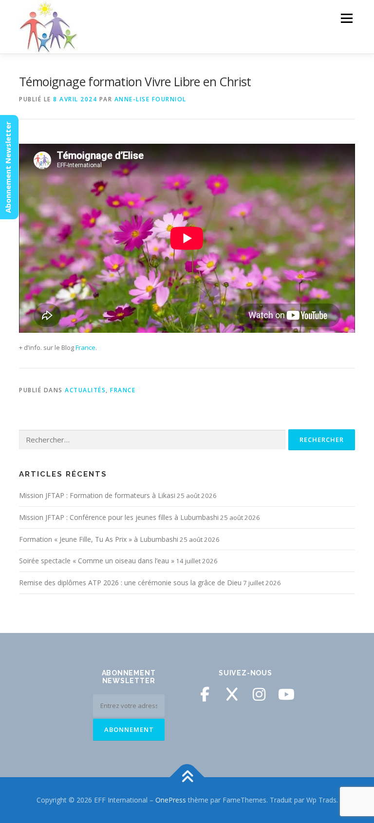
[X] (231, 694)
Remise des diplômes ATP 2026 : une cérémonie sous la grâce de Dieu (130, 582)
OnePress (170, 799)
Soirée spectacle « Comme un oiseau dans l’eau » (96, 560)
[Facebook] (204, 694)
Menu (346, 18)
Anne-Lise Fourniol (150, 99)
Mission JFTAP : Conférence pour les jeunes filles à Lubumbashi (119, 517)
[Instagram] (259, 694)
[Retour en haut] (187, 777)
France (85, 347)
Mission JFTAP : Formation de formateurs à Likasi (97, 495)
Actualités (85, 390)
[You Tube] (286, 694)
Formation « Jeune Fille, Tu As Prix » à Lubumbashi (98, 539)
